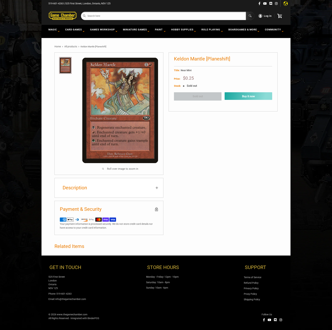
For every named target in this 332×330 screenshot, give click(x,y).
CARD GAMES (73, 31)
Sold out (198, 96)
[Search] (250, 16)
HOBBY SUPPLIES (182, 31)
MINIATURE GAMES (135, 31)
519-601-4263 (64, 293)
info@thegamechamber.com (70, 299)
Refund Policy (251, 282)
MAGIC (52, 31)
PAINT (159, 31)
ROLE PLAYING (210, 31)
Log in (268, 16)
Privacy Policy (251, 288)
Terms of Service (252, 277)
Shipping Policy (252, 299)
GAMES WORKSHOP (102, 31)
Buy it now (248, 96)
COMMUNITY (273, 31)
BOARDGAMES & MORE (242, 31)
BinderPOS (93, 318)
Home (57, 46)
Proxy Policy (250, 294)
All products (70, 46)
